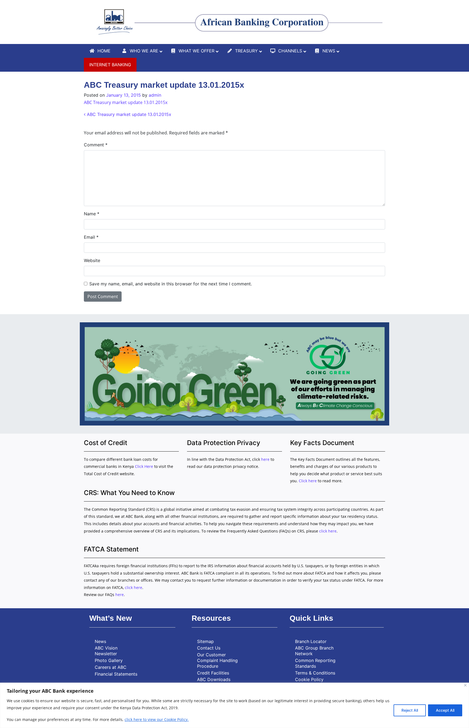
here (265, 459)
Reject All (409, 710)
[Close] (465, 685)
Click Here (144, 466)
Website (92, 260)
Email (91, 237)
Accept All (445, 710)
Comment (95, 144)
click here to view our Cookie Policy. (157, 719)
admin (155, 95)
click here (328, 531)
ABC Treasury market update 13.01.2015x (125, 102)
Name (91, 213)
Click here (308, 480)
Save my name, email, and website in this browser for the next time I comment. (170, 283)
